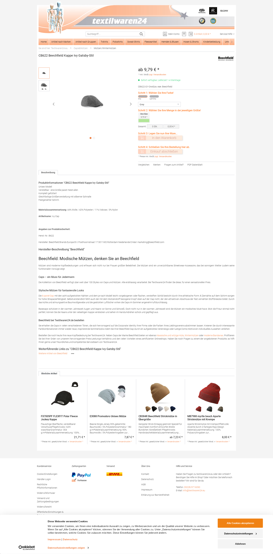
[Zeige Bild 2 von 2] (94, 138)
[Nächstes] (130, 104)
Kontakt (145, 474)
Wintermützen (192, 335)
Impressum (146, 489)
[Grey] (143, 96)
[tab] (48, 172)
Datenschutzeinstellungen (238, 533)
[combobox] (112, 34)
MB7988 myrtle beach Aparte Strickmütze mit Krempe (204, 418)
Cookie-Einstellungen (47, 474)
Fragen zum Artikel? (174, 164)
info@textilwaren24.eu (194, 490)
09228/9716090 (192, 487)
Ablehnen (240, 543)
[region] (87, 104)
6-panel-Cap (48, 295)
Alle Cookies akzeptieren (240, 523)
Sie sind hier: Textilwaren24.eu (53, 48)
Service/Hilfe (226, 34)
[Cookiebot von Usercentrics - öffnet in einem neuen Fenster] (27, 547)
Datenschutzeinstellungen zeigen (66, 547)
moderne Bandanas (213, 335)
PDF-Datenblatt (195, 164)
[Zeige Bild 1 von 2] (90, 138)
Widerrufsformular (46, 493)
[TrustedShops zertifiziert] (202, 21)
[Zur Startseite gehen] (136, 17)
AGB (143, 484)
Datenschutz (147, 479)
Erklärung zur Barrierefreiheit (155, 495)
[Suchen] (141, 34)
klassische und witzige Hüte (170, 335)
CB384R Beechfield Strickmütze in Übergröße (158, 418)
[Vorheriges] (53, 104)
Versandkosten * (76, 442)
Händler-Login (44, 479)
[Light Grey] (154, 96)
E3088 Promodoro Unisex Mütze (108, 416)
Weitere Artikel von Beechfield (53, 353)
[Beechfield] (225, 58)
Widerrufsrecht (44, 506)
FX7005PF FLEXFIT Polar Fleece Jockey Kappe (59, 418)
